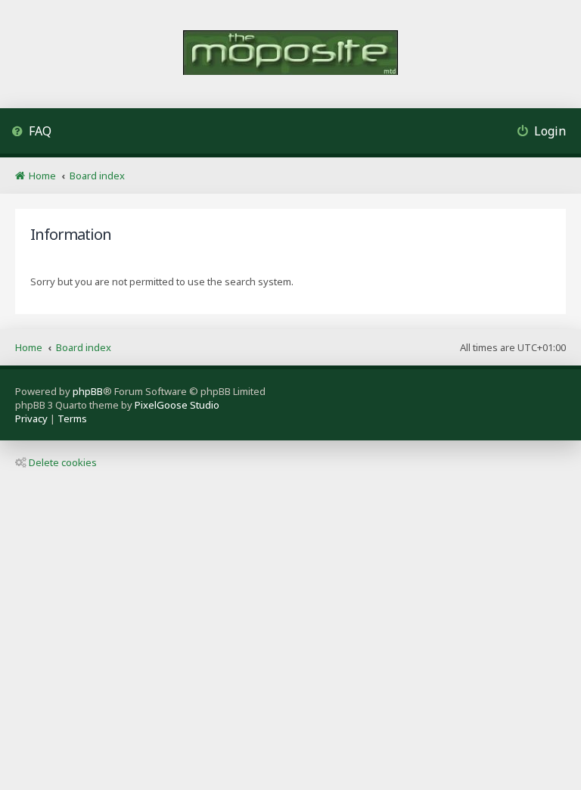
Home (28, 347)
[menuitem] (31, 132)
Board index (83, 347)
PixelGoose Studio (177, 405)
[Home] (290, 54)
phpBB (88, 391)
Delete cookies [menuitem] (63, 462)
